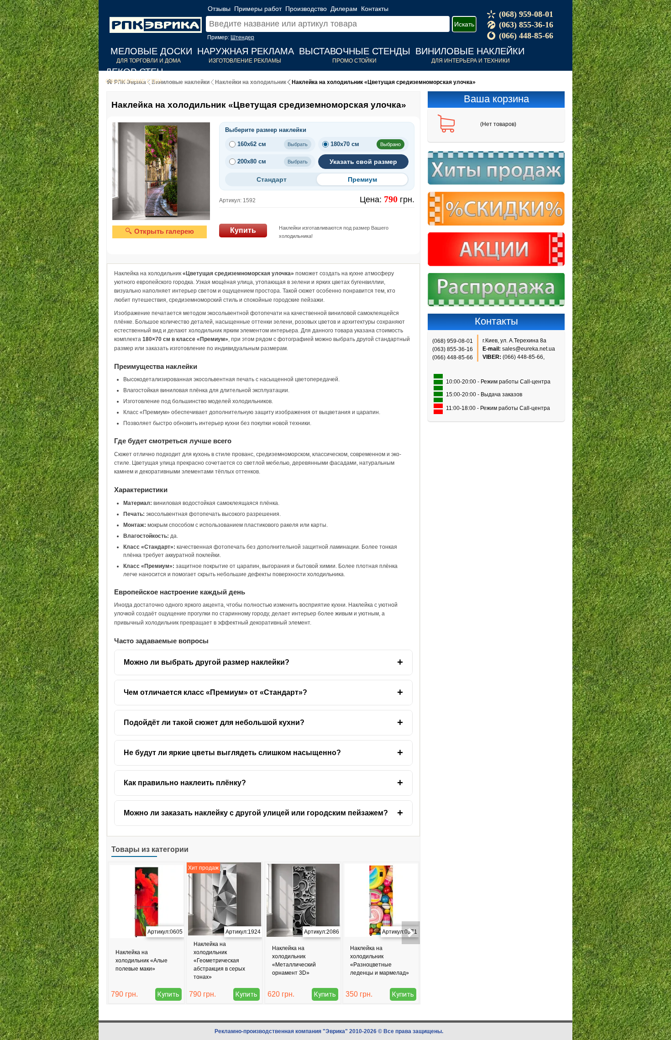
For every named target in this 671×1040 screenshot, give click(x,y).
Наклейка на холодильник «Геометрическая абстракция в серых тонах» (219, 960)
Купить (243, 230)
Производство (306, 8)
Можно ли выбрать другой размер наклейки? (206, 662)
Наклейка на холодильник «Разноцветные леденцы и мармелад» (379, 960)
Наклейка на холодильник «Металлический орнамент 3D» (294, 960)
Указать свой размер (363, 161)
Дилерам (343, 8)
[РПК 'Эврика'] (156, 18)
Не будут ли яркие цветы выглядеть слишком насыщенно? (232, 752)
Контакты (374, 8)
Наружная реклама (245, 51)
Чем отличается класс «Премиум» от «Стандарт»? (215, 692)
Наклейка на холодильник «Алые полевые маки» (141, 960)
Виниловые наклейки (469, 51)
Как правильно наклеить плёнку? (185, 783)
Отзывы (219, 8)
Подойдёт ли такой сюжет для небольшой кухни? (214, 722)
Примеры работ (258, 8)
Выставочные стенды (354, 51)
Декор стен (134, 72)
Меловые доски (151, 51)
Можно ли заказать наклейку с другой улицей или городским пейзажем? (256, 813)
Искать (464, 24)
